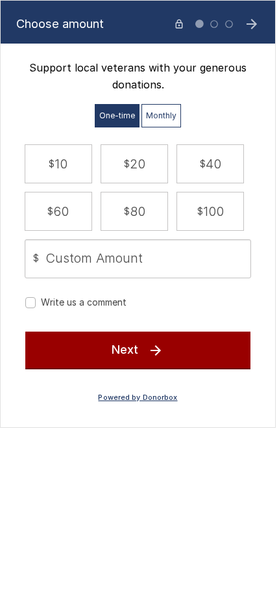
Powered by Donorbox (137, 397)
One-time (117, 115)
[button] (58, 164)
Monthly (161, 115)
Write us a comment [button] (84, 302)
